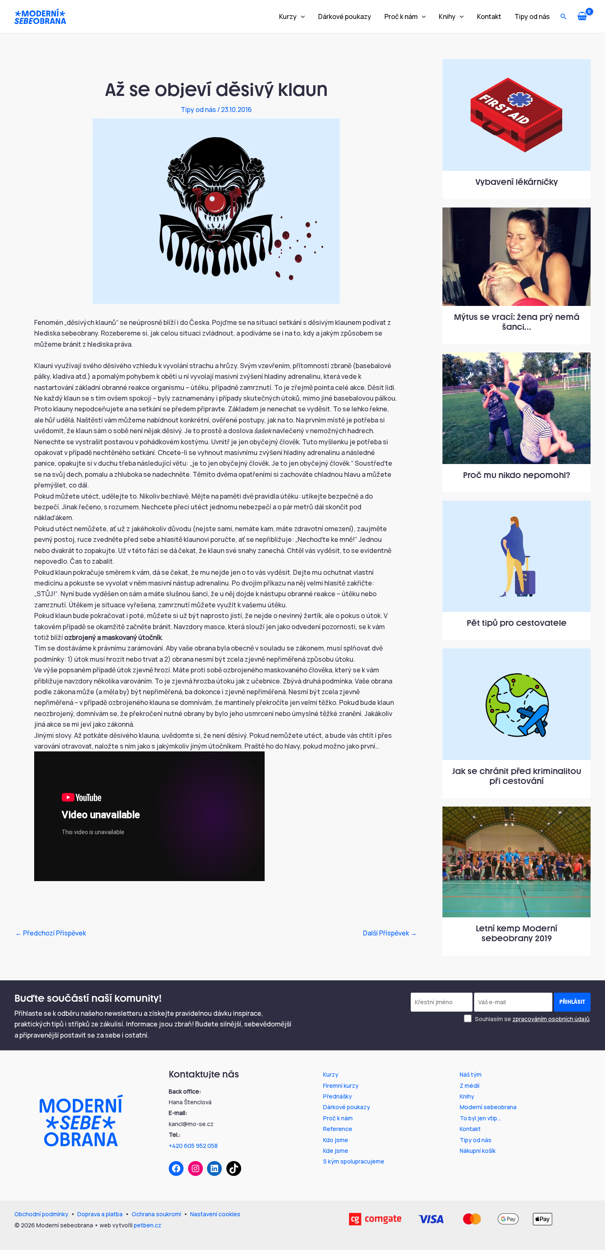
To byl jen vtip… (480, 1118)
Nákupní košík (478, 1150)
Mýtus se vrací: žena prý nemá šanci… (516, 322)
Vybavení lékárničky (516, 182)
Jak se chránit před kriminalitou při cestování (516, 776)
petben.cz (147, 1225)
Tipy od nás (532, 16)
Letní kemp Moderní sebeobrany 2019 (516, 933)
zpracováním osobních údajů (550, 1019)
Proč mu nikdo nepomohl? (516, 475)
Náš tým (471, 1074)
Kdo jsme (335, 1140)
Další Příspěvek (390, 933)
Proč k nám (401, 16)
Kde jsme (335, 1150)
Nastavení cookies (215, 1214)
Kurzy (288, 16)
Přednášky (337, 1096)
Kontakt (489, 16)
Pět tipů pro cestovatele (517, 623)
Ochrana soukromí (156, 1214)
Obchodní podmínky (41, 1214)
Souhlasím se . (532, 1019)
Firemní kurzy (340, 1085)
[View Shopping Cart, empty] (585, 16)
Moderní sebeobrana (488, 1107)
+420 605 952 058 (193, 1146)
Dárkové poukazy (344, 16)
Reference (337, 1129)
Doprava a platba (100, 1214)
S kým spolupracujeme (353, 1161)
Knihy (447, 16)
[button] (301, 16)
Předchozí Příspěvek (50, 933)
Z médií (469, 1085)
